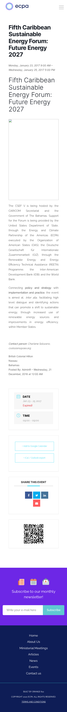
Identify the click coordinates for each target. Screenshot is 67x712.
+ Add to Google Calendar (34, 446)
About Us (33, 641)
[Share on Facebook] (28, 495)
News (33, 660)
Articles (33, 654)
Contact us (33, 673)
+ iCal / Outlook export (34, 458)
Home (33, 635)
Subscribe (53, 610)
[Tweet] (36, 495)
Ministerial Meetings (33, 648)
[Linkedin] (44, 495)
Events (33, 667)
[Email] (36, 503)
